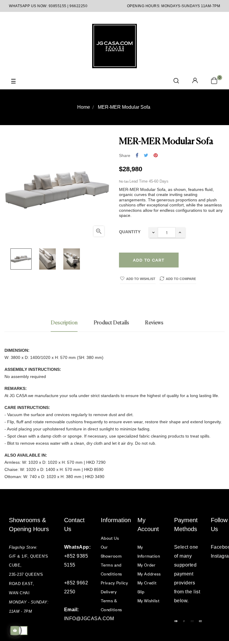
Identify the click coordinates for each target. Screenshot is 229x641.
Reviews (154, 323)
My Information (148, 551)
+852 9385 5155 (76, 560)
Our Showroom (111, 551)
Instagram (215, 555)
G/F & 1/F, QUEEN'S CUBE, (29, 560)
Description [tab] (64, 323)
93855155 (57, 6)
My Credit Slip (147, 587)
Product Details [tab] (111, 323)
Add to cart (149, 260)
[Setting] (195, 81)
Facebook (215, 547)
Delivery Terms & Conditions (112, 600)
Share (137, 155)
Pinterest (156, 155)
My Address (149, 573)
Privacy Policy (114, 582)
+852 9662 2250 (76, 587)
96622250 (78, 6)
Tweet (146, 155)
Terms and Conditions (112, 569)
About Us (110, 538)
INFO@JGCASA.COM (78, 618)
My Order (146, 564)
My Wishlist (148, 600)
